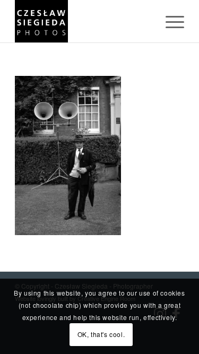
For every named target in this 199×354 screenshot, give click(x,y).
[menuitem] (169, 21)
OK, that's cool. (101, 334)
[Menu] (169, 21)
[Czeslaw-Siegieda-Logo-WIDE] (82, 21)
